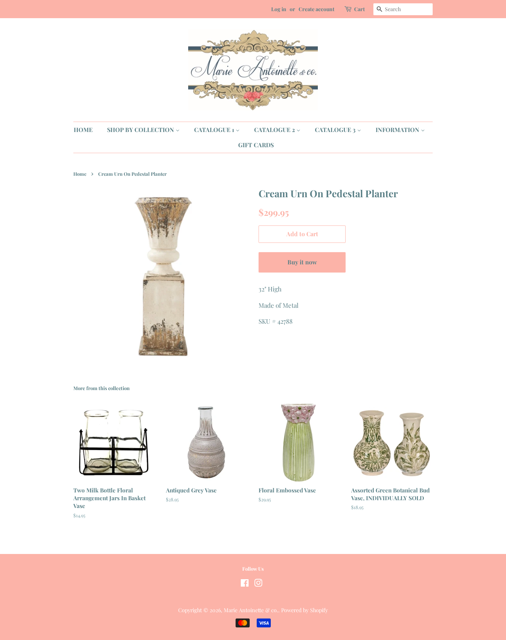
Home (79, 174)
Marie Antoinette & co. (251, 610)
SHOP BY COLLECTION (141, 129)
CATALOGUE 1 (215, 129)
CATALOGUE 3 (336, 129)
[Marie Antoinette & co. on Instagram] (258, 584)
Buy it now (302, 262)
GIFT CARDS (256, 145)
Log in (278, 9)
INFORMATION (398, 129)
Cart (359, 9)
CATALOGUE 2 (275, 129)
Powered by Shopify (304, 610)
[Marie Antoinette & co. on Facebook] (244, 584)
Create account (316, 9)
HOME (83, 129)
